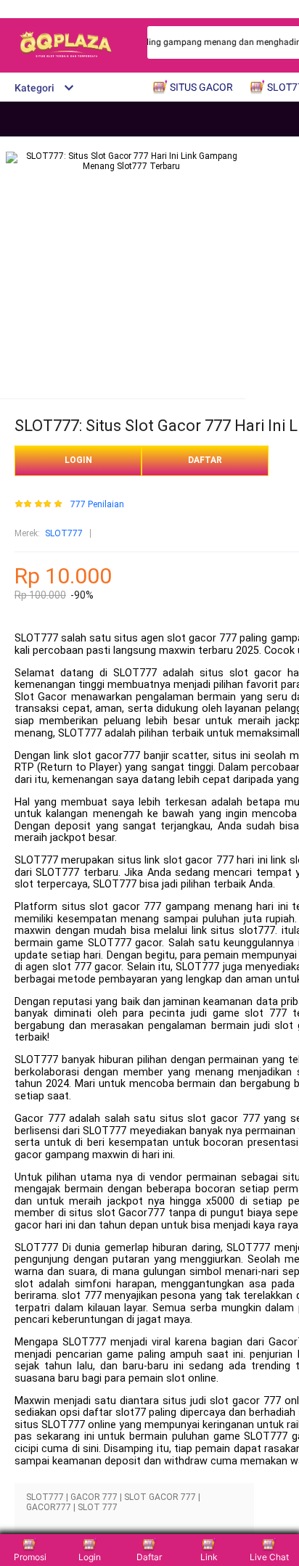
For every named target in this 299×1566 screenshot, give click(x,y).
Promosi (30, 1556)
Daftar (149, 1556)
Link (209, 1556)
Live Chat (269, 1556)
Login (89, 1556)
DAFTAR (205, 460)
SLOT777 (64, 533)
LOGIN (78, 460)
